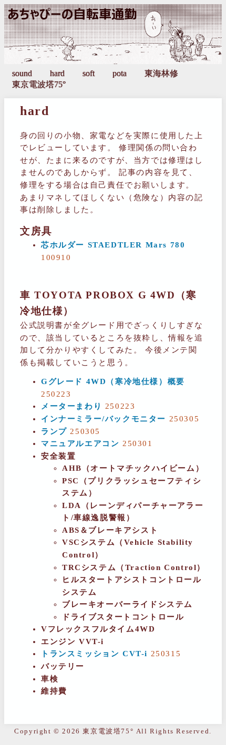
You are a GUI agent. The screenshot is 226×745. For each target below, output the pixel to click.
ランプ (54, 431)
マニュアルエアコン (80, 443)
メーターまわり (71, 406)
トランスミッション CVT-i (94, 653)
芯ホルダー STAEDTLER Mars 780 (113, 245)
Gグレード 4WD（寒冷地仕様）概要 (113, 381)
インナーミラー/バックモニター (103, 419)
